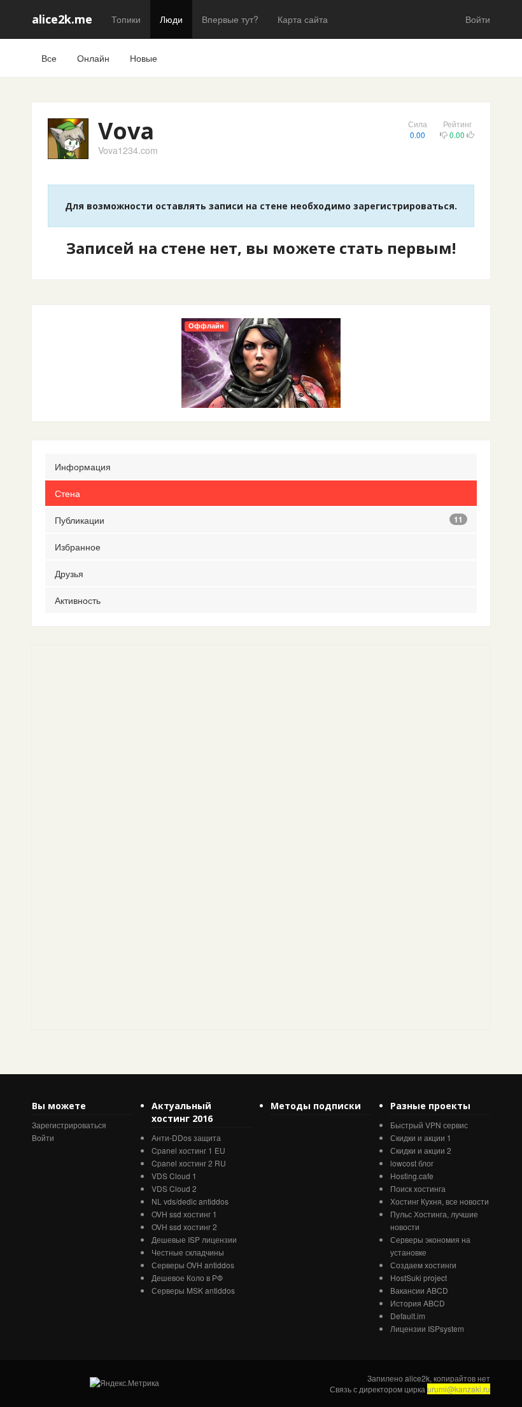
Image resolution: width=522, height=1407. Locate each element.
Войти (477, 19)
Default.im (407, 1315)
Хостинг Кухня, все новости (439, 1201)
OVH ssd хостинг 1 (184, 1213)
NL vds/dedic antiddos (190, 1201)
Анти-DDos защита (186, 1137)
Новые (143, 58)
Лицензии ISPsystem (427, 1328)
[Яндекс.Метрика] (124, 1382)
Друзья (69, 573)
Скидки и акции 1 (420, 1137)
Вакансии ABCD (419, 1290)
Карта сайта (303, 19)
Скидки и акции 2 (420, 1150)
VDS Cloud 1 (174, 1175)
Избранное (78, 546)
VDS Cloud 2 (174, 1188)
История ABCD (417, 1303)
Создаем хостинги (423, 1264)
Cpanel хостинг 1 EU (188, 1150)
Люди (171, 19)
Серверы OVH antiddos (193, 1264)
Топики (126, 19)
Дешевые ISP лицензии (194, 1239)
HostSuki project (418, 1277)
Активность (78, 600)
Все (49, 58)
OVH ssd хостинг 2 (184, 1226)
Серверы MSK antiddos (193, 1290)
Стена (67, 493)
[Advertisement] (127, 836)
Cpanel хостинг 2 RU (189, 1163)
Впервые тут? (230, 19)
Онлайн (93, 58)
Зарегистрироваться (69, 1124)
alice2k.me (62, 19)
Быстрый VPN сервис (429, 1124)
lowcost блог (412, 1163)
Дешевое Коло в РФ (187, 1277)
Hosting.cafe (412, 1175)
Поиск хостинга (418, 1188)
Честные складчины (188, 1252)
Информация (83, 466)
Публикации (259, 520)
